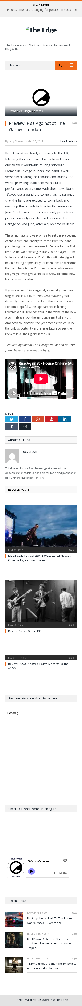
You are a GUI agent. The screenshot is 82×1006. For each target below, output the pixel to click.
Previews (71, 141)
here (46, 350)
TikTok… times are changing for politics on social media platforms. (51, 966)
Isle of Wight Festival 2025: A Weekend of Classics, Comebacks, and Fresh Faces (39, 558)
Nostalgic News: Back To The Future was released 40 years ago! (49, 920)
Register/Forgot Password (33, 1000)
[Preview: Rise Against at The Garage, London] (41, 97)
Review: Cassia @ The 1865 (25, 631)
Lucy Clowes (31, 452)
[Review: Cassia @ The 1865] (41, 603)
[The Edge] (41, 29)
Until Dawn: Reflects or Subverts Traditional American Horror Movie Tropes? (49, 943)
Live (62, 141)
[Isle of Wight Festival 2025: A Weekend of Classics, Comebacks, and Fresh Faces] (41, 528)
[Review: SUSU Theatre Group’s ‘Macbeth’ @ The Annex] (41, 655)
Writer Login (60, 1000)
